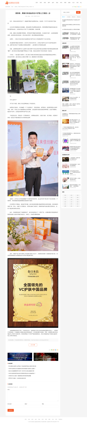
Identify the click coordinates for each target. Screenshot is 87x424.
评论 (9, 389)
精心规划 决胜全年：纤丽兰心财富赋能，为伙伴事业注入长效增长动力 (75, 121)
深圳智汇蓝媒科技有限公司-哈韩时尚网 (38, 421)
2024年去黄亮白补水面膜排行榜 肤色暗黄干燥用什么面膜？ (21, 368)
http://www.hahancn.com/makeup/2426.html (39, 340)
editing (29, 16)
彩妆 (57, 2)
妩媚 (77, 197)
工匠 (65, 199)
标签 (79, 16)
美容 (45, 2)
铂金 (77, 206)
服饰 (69, 2)
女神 (71, 197)
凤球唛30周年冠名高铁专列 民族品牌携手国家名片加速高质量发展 (75, 148)
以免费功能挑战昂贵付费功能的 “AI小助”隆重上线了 (75, 141)
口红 (65, 197)
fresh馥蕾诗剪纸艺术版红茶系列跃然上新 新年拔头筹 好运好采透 (75, 82)
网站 (43, 403)
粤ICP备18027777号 (55, 421)
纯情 (77, 201)
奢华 (49, 2)
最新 (69, 16)
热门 (64, 16)
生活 (73, 2)
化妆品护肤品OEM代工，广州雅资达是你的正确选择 (75, 172)
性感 (77, 199)
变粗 (77, 195)
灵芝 (71, 201)
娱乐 (53, 2)
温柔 (65, 201)
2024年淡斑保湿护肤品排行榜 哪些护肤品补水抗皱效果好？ (21, 373)
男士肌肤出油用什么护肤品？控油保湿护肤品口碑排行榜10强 (22, 366)
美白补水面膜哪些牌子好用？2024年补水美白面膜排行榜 (21, 371)
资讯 (41, 2)
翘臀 (65, 206)
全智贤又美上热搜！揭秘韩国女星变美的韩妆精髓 (19, 375)
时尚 (61, 2)
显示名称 (10, 403)
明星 (65, 2)
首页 (37, 2)
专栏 (77, 2)
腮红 (71, 206)
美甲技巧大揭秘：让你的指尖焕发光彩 (17, 378)
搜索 (78, 12)
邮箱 (26, 403)
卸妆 (65, 195)
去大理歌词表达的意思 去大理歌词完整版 (71, 29)
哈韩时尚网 (7, 6)
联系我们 (60, 419)
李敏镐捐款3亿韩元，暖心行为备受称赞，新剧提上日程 (75, 34)
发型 (71, 195)
